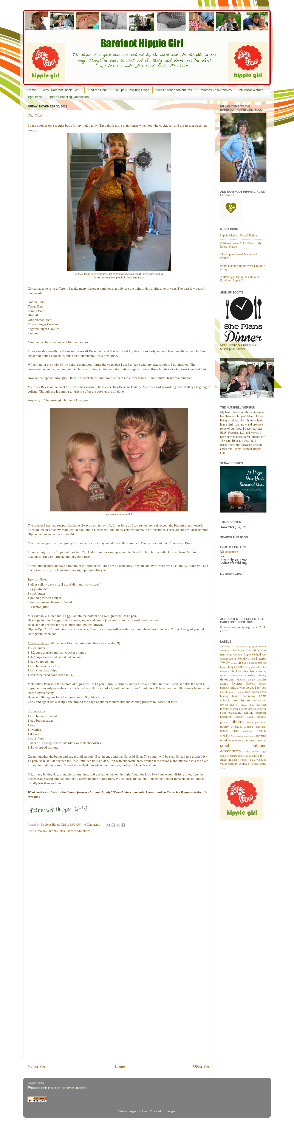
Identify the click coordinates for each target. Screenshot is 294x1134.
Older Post (201, 1066)
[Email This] (108, 825)
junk (260, 700)
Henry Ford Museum (231, 654)
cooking (251, 675)
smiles (248, 751)
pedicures (261, 716)
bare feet (262, 662)
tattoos (242, 755)
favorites (239, 683)
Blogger (170, 1111)
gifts (234, 687)
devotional (228, 679)
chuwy (145, 1111)
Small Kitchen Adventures (174, 90)
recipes (53, 831)
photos (239, 721)
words (263, 763)
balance (253, 662)
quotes (226, 730)
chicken (237, 671)
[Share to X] (118, 825)
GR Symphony (256, 650)
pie (258, 722)
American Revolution (233, 650)
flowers (252, 683)
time (230, 759)
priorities (237, 726)
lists (252, 705)
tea (247, 755)
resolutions (250, 736)
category (225, 671)
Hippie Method (252, 654)
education (242, 679)
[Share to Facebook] (123, 825)
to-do (252, 759)
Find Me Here (97, 90)
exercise (261, 679)
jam (254, 700)
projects (249, 726)
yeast (222, 768)
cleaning (261, 671)
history (226, 696)
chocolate (249, 671)
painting (249, 712)
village (224, 763)
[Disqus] (119, 889)
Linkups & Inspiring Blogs (131, 90)
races (237, 730)
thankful (254, 755)
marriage (261, 704)
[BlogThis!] (113, 825)
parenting (227, 716)
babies (245, 662)
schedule (226, 740)
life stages (242, 705)
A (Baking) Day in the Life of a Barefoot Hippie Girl (239, 278)
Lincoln (233, 658)
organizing (235, 712)
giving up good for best (251, 687)
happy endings (237, 692)
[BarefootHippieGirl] (229, 551)
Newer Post (37, 1066)
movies (248, 708)
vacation (261, 759)
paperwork (260, 712)
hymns (246, 700)
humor (236, 700)
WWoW (225, 662)
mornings (238, 708)
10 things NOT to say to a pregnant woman (243, 646)
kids (232, 704)
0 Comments (92, 824)
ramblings (250, 731)
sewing (262, 740)
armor (234, 663)
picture (250, 722)
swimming (232, 755)
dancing (262, 675)
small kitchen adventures (75, 831)
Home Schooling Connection (69, 97)
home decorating (245, 696)
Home (31, 90)
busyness (251, 667)
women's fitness (249, 763)
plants (263, 722)
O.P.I (253, 658)
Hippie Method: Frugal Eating (238, 235)
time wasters (241, 759)
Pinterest (261, 658)
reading (261, 730)
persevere (226, 722)
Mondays (244, 658)
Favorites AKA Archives (215, 90)
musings (258, 708)
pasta (252, 716)
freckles (262, 683)
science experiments (245, 740)
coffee (225, 675)
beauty (224, 667)
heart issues (252, 691)
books (241, 667)
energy (252, 679)
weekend (233, 763)
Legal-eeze (34, 97)
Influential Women (250, 90)
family (226, 683)
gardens (225, 687)
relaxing (239, 736)
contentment (237, 675)
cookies (42, 831)
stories (256, 751)
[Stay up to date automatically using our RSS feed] (37, 1100)
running (261, 736)
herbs (263, 691)
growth (224, 691)
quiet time (261, 726)
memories (226, 708)
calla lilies (261, 667)
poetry (225, 727)
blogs (232, 667)
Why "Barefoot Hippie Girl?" (62, 90)
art (240, 662)
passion (241, 716)
